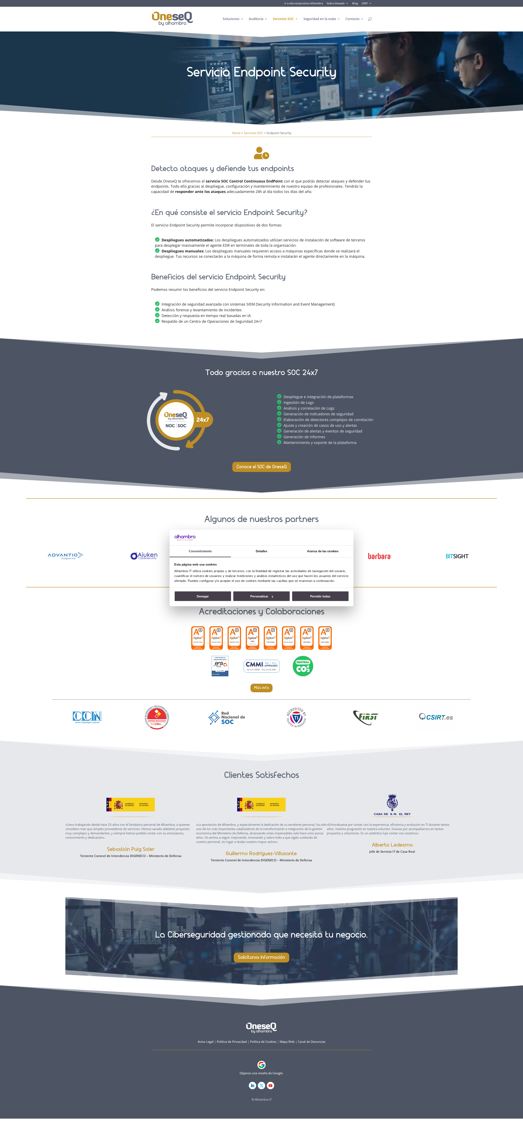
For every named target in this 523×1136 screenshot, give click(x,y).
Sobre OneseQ (335, 3)
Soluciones (231, 19)
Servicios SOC (283, 19)
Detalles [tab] (261, 551)
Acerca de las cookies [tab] (323, 551)
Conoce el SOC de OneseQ (262, 467)
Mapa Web (287, 1042)
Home (236, 133)
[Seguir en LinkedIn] (252, 1085)
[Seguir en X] (261, 1085)
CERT (365, 3)
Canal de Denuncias (311, 1042)
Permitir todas (320, 596)
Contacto (352, 19)
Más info (261, 688)
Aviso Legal (205, 1042)
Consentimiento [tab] (200, 551)
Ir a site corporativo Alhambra (303, 3)
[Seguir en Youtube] (270, 1085)
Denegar (203, 596)
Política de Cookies (263, 1042)
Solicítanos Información (261, 957)
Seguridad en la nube (319, 19)
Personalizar (259, 596)
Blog (355, 3)
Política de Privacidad (232, 1042)
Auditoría (256, 19)
